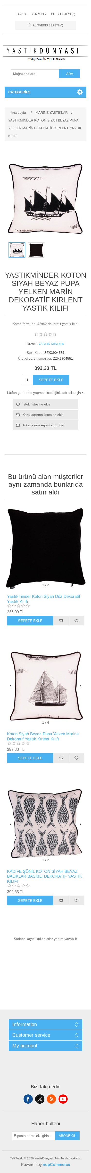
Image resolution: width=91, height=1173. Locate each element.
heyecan (39, 1099)
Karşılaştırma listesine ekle (43, 415)
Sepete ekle (51, 380)
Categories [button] (19, 92)
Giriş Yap (39, 14)
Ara (69, 74)
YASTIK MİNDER (51, 344)
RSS (51, 1099)
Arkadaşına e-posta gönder (44, 425)
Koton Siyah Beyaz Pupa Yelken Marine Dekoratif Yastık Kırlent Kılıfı (43, 736)
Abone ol (67, 1136)
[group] (46, 548)
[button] (80, 548)
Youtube (63, 1099)
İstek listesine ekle (36, 404)
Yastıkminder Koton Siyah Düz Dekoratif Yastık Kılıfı (43, 599)
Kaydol (21, 14)
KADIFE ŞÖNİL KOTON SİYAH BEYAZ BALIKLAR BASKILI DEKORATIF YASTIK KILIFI (44, 876)
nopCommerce (56, 1165)
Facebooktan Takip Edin (28, 1099)
